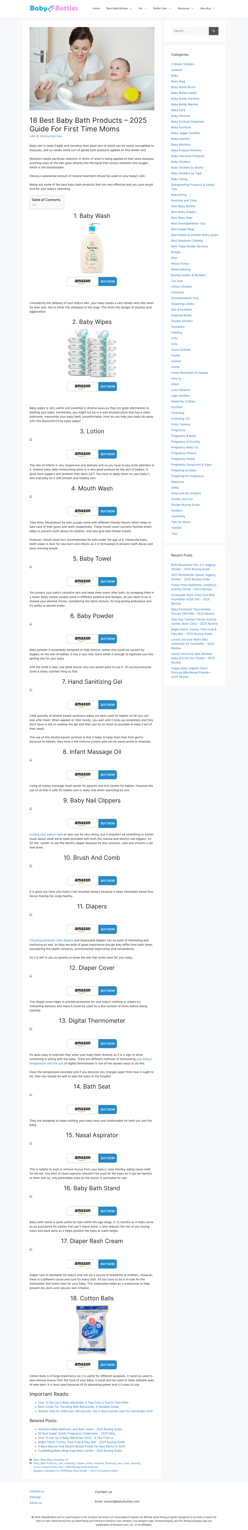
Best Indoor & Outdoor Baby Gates (194, 235)
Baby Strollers (180, 161)
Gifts (174, 338)
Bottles (176, 252)
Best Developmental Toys (188, 223)
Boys (174, 258)
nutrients (99, 1463)
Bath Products (48, 1463)
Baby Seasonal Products (187, 156)
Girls (174, 344)
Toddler (176, 527)
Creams (80, 1463)
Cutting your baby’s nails (46, 834)
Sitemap (35, 1497)
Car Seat (177, 281)
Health (175, 355)
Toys (174, 533)
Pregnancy (178, 430)
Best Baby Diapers (183, 212)
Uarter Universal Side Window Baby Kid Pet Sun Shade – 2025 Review (193, 658)
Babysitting (178, 194)
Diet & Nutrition (181, 309)
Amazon (176, 70)
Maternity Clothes (183, 401)
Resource (183, 8)
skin (120, 1463)
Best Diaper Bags (183, 229)
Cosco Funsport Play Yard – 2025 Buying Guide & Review (65, 1466)
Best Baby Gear (181, 217)
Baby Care (178, 110)
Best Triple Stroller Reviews (189, 246)
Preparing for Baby (184, 470)
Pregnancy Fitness (183, 453)
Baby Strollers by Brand (187, 167)
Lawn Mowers (180, 390)
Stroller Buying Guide (185, 504)
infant (90, 1463)
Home (96, 8)
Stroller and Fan (182, 499)
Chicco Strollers (181, 286)
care (60, 1463)
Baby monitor (180, 139)
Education (178, 326)
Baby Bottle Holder (184, 93)
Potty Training (180, 424)
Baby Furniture (181, 127)
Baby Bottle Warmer (184, 104)
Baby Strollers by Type (186, 173)
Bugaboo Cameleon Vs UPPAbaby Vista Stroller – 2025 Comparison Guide (75, 1470)
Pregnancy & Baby (183, 436)
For (141, 8)
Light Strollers (180, 395)
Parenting (177, 413)
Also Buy (205, 8)
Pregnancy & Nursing (185, 441)
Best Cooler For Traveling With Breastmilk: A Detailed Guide (78, 1406)
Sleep (175, 487)
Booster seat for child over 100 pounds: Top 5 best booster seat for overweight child (95, 1411)
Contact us (37, 1491)
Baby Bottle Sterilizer (185, 98)
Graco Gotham (181, 349)
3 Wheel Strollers (182, 64)
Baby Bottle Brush (183, 87)
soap (126, 1463)
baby (36, 1463)
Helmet (176, 361)
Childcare (177, 292)
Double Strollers (182, 321)
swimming (178, 516)
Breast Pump (180, 263)
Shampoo (110, 1463)
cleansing (69, 1463)
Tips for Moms (181, 522)
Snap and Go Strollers (186, 493)
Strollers (176, 510)
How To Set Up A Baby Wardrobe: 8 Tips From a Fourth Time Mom (83, 1402)
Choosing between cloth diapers (51, 940)
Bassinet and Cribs (184, 200)
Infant (175, 384)
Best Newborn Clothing (187, 240)
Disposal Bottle (181, 315)
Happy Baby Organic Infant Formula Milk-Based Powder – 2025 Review (191, 673)
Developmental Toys (185, 298)
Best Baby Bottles (117, 8)
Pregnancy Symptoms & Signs (191, 464)
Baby (36, 1459)
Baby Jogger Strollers (185, 133)
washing (135, 1463)
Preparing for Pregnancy (187, 476)
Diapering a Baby (182, 303)
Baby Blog (46, 1459)
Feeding (176, 332)
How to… (177, 378)
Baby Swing (179, 179)
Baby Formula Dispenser (187, 121)
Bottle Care (160, 8)
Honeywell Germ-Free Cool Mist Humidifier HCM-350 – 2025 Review (193, 599)
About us (36, 1502)
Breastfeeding (180, 269)
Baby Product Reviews (186, 150)
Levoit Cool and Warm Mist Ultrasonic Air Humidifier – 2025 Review (192, 644)
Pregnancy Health (183, 459)
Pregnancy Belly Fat (184, 447)
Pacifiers (177, 407)
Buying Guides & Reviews (188, 275)
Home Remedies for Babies (189, 372)
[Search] (213, 31)
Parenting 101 (60, 1459)
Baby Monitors (181, 144)
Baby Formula (180, 116)
